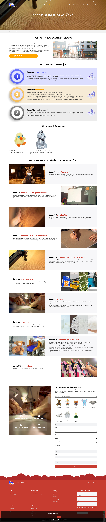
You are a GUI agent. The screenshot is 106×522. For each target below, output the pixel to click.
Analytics (50, 519)
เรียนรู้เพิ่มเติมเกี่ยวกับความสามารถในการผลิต (23, 56)
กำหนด (75, 466)
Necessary (46, 519)
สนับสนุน (78, 5)
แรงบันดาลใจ (67, 5)
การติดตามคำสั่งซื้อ (56, 499)
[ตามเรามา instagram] (93, 483)
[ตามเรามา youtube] (88, 483)
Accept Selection (53, 517)
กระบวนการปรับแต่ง (34, 493)
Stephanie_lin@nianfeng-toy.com (59, 503)
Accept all (59, 517)
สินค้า (45, 5)
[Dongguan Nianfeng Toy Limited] (13, 4)
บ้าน (10, 31)
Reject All (46, 517)
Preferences (56, 519)
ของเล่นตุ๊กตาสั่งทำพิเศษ (14, 494)
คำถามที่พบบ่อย (55, 496)
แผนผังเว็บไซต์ (55, 501)
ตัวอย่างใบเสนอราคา (56, 498)
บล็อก (54, 494)
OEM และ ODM (12, 493)
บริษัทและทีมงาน (34, 508)
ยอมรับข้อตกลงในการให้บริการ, (84, 510)
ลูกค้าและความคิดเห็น (35, 509)
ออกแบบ (62, 5)
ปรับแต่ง (50, 5)
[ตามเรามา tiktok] (96, 483)
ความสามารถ (55, 5)
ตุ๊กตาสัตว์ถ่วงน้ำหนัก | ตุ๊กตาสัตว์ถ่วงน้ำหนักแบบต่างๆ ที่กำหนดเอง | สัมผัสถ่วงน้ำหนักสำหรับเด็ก (19, 151)
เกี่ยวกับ (72, 5)
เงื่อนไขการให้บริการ (89, 510)
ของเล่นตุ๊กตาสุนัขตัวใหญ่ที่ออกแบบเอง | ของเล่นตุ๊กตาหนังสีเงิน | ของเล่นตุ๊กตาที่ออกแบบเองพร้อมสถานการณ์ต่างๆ (41, 152)
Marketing (60, 519)
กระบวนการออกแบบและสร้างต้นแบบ (37, 494)
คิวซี (10, 509)
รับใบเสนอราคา (89, 5)
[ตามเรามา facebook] (91, 483)
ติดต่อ (83, 5)
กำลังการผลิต (12, 508)
